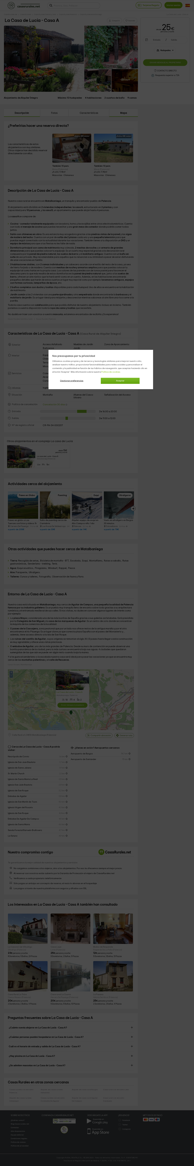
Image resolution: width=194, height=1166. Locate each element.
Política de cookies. (111, 372)
